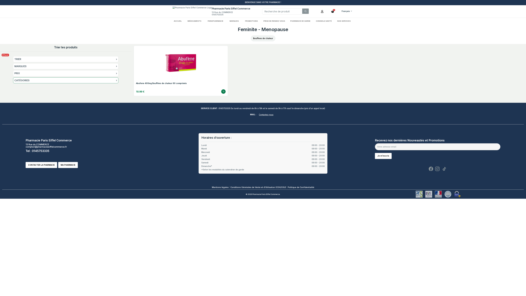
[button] (332, 11)
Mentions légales (220, 187)
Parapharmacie (215, 21)
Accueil (178, 21)
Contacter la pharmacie (41, 165)
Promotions (251, 21)
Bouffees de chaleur (263, 38)
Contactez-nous (266, 114)
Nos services (344, 21)
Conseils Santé (324, 21)
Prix (17, 73)
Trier (17, 59)
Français (346, 11)
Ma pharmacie (68, 165)
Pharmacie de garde (300, 21)
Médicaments (194, 21)
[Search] (305, 11)
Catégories (22, 80)
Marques (234, 21)
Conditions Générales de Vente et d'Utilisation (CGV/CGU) (258, 187)
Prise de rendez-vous (274, 21)
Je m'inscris (383, 156)
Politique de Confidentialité (301, 187)
